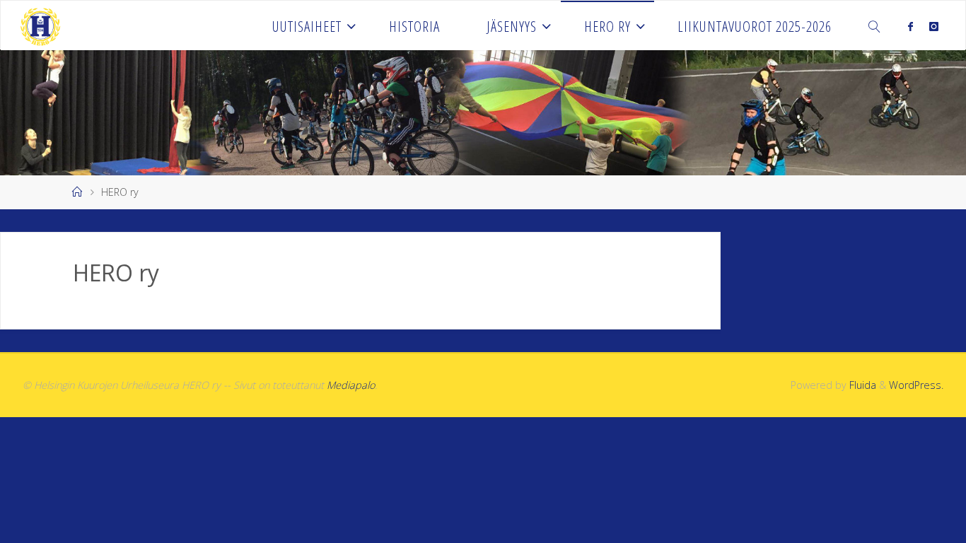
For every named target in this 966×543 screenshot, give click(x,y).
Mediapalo (351, 385)
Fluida (861, 385)
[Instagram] (933, 26)
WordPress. (916, 385)
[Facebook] (910, 26)
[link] (875, 25)
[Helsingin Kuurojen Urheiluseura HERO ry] (40, 25)
